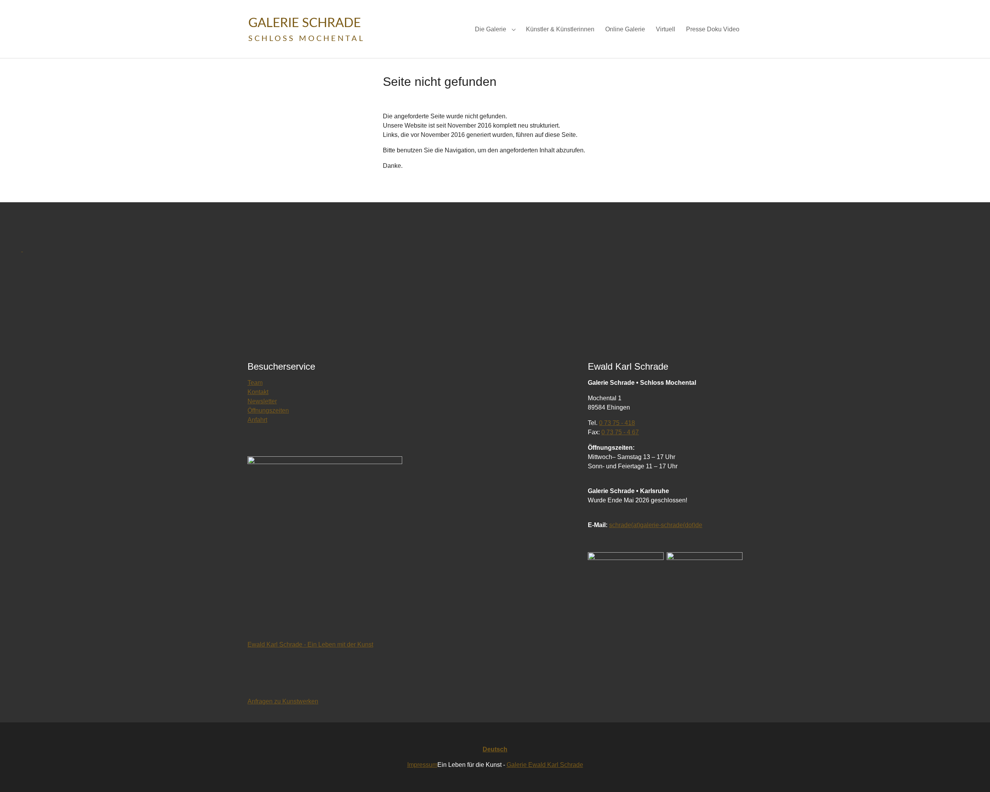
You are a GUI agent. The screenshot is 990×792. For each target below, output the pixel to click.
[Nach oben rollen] (973, 775)
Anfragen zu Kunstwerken (283, 701)
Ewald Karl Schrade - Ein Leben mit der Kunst (310, 644)
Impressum (422, 764)
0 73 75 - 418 (617, 423)
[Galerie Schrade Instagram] (704, 591)
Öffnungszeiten (268, 410)
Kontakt (258, 392)
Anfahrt (257, 419)
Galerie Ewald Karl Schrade (545, 764)
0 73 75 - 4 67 (620, 432)
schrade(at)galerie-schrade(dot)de (655, 525)
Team (255, 382)
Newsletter (262, 401)
